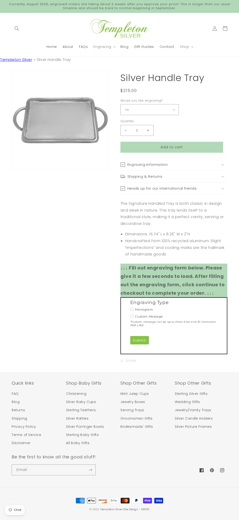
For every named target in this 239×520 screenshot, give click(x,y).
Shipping (19, 418)
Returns (18, 410)
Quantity (127, 121)
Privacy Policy (24, 426)
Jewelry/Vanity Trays (193, 410)
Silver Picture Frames (193, 426)
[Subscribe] (90, 469)
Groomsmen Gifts (136, 418)
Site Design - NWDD (136, 509)
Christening (76, 393)
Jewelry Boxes (132, 402)
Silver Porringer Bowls (85, 426)
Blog (16, 402)
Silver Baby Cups (81, 402)
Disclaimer (21, 443)
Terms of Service (26, 434)
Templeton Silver (16, 59)
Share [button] (131, 360)
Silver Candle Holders (194, 418)
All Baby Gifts (77, 443)
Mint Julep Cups (134, 393)
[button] (17, 28)
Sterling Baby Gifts (82, 434)
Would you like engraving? (141, 100)
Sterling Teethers (81, 410)
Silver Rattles (77, 418)
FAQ (15, 393)
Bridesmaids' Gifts (136, 426)
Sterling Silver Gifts (191, 393)
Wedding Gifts (187, 402)
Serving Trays (132, 410)
